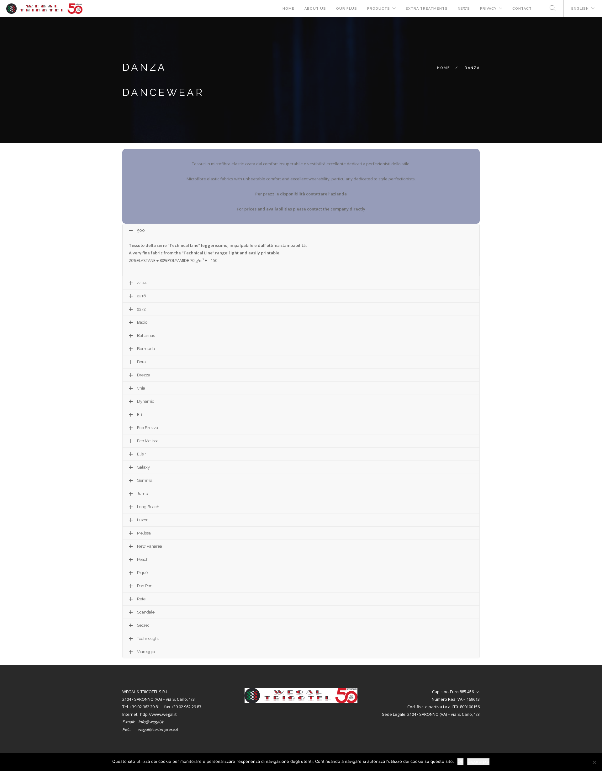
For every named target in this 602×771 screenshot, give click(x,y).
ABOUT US (315, 9)
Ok (460, 761)
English (580, 9)
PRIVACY (488, 9)
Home (443, 68)
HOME (288, 9)
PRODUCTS (378, 9)
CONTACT (522, 9)
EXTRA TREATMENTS (427, 9)
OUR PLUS (346, 9)
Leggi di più (478, 761)
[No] (594, 762)
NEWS (464, 9)
